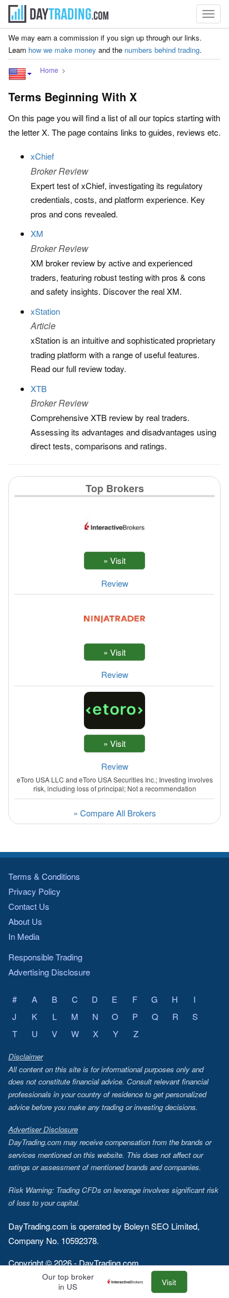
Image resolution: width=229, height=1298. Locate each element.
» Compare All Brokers (114, 813)
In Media (23, 936)
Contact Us (28, 906)
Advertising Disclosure (49, 972)
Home (49, 70)
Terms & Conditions (44, 876)
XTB (39, 388)
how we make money (62, 49)
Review (114, 583)
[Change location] (20, 74)
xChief (42, 156)
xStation (45, 311)
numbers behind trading (162, 49)
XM (37, 233)
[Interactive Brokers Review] (128, 1282)
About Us (25, 921)
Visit (169, 1282)
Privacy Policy (34, 891)
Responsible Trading (45, 957)
